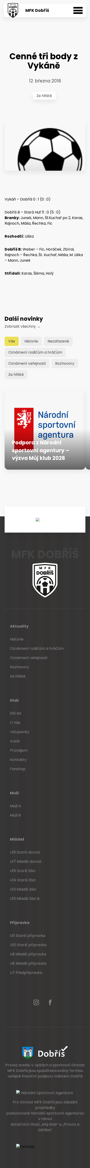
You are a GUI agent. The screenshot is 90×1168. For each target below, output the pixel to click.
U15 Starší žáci (22, 870)
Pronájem (18, 750)
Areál (15, 741)
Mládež (17, 839)
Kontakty (18, 759)
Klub (14, 700)
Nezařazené (58, 341)
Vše (11, 341)
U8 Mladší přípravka (28, 963)
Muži (14, 793)
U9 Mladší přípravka (28, 954)
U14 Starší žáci (23, 880)
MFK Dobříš (37, 10)
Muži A (15, 806)
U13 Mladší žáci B (24, 898)
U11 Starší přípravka (27, 935)
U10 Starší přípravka (28, 945)
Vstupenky (19, 732)
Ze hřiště (44, 95)
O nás (15, 722)
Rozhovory (64, 363)
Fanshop (18, 769)
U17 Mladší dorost (26, 861)
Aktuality (19, 626)
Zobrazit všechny (22, 326)
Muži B (15, 815)
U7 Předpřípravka (26, 972)
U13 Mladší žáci (23, 889)
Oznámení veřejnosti (27, 363)
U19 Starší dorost (25, 852)
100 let (15, 713)
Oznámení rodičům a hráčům (35, 352)
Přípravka (20, 922)
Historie (31, 341)
